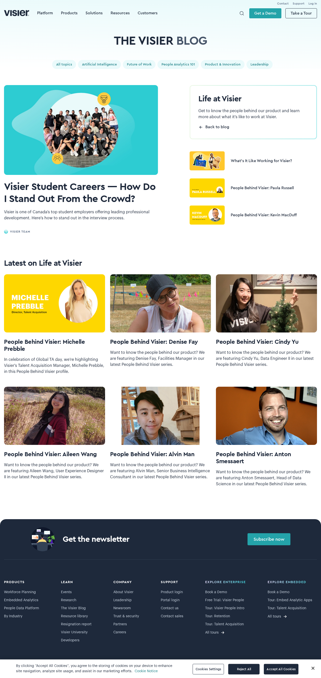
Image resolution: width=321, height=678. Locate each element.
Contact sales (172, 616)
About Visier (123, 592)
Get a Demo (265, 13)
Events (66, 592)
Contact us (170, 608)
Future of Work (139, 64)
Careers (119, 632)
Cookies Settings (208, 669)
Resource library (74, 616)
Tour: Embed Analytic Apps (290, 600)
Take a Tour (301, 13)
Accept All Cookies (281, 669)
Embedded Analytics (21, 600)
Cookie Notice (146, 671)
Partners (120, 624)
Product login (172, 592)
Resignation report (76, 624)
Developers (70, 640)
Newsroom (122, 608)
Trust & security (126, 616)
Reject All (244, 669)
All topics (64, 64)
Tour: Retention (217, 616)
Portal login (170, 600)
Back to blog (217, 127)
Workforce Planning (20, 592)
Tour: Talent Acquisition (224, 624)
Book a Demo (216, 592)
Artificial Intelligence (99, 64)
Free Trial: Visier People (224, 600)
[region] (160, 668)
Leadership (260, 64)
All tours (212, 632)
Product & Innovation (222, 64)
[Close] (312, 668)
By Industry (13, 616)
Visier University (74, 632)
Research (68, 600)
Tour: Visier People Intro (224, 608)
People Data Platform (21, 608)
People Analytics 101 (178, 64)
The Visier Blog (73, 608)
